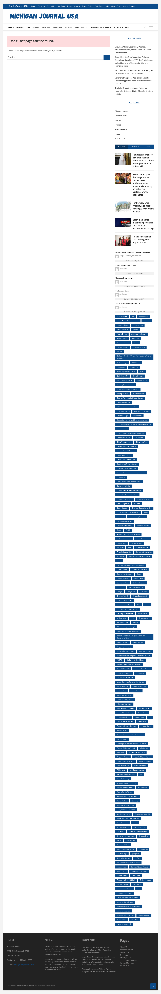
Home (33, 6)
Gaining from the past (124, 574)
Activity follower (122, 325)
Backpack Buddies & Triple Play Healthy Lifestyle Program (134, 357)
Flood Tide (120, 556)
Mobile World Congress (125, 708)
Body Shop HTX (122, 376)
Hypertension (142, 614)
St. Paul (137, 858)
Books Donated (138, 376)
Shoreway (120, 832)
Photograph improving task (126, 726)
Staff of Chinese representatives (128, 862)
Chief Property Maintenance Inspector (130, 433)
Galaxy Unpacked (123, 578)
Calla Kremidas (138, 394)
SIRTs (119, 840)
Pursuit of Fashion (123, 766)
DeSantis (136, 504)
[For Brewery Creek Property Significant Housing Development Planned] (123, 203)
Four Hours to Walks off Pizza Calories (130, 565)
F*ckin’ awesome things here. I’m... (128, 303)
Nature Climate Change (125, 713)
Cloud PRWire (121, 116)
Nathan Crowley (144, 708)
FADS (128, 530)
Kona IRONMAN (123, 669)
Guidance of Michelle (124, 605)
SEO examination (123, 827)
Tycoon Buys (137, 884)
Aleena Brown (122, 334)
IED (132, 618)
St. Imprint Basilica (123, 858)
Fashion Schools (136, 543)
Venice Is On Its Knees (125, 902)
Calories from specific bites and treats (130, 398)
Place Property (122, 739)
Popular (121, 147)
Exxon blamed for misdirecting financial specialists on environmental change (143, 224)
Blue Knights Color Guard (126, 371)
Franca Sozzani (122, 570)
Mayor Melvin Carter (124, 695)
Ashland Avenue (122, 347)
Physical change (146, 726)
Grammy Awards (122, 596)
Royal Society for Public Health (127, 796)
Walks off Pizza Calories (125, 915)
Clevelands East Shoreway (126, 451)
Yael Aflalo (134, 920)
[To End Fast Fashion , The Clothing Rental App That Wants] (123, 237)
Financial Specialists (124, 552)
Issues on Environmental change (128, 631)
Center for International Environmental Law (132, 420)
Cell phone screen (123, 411)
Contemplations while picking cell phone (131, 473)
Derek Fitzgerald (123, 504)
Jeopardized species (124, 647)
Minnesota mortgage (124, 704)
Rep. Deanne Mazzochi (125, 788)
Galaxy (139, 574)
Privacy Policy (87, 6)
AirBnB (135, 330)
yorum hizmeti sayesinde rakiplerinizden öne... (133, 252)
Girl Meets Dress (139, 583)
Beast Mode (121, 367)
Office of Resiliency (123, 717)
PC (150, 717)
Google (119, 592)
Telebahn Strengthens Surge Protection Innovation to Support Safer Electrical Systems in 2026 (134, 91)
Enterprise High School (137, 517)
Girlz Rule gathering (136, 587)
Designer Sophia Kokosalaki (142, 508)
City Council (139, 438)
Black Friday (134, 367)
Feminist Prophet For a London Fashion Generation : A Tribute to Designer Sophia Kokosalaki (143, 160)
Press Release (121, 129)
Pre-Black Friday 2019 (137, 752)
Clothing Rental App (124, 455)
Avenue (119, 352)
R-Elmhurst (121, 770)
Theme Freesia (21, 986)
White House (121, 920)
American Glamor (123, 343)
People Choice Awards (125, 722)
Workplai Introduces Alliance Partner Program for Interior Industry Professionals (99, 970)
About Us (41, 6)
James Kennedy (122, 642)
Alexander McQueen (138, 334)
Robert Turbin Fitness (124, 792)
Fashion (46, 27)
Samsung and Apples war (125, 805)
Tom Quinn (136, 876)
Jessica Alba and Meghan (125, 651)
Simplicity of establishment (138, 832)
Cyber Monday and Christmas (127, 495)
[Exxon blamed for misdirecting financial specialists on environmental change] (123, 220)
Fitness (68, 27)
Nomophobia (142, 713)
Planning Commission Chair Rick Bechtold (131, 744)
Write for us (99, 6)
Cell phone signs (122, 416)
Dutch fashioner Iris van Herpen (128, 512)
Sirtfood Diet (143, 836)
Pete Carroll (141, 722)
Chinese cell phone (123, 438)
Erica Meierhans (143, 526)
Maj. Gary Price (122, 686)
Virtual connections (123, 911)
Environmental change (124, 526)
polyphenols (143, 748)
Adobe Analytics (122, 330)
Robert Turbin (143, 788)
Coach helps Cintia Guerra (126, 460)
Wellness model (144, 915)
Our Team (61, 6)
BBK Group (136, 363)
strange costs (121, 867)
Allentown (135, 338)
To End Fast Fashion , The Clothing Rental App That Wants (142, 239)
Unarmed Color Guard (124, 893)
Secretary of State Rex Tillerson (128, 818)
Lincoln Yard (140, 673)
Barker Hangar (122, 363)
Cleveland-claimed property (126, 446)
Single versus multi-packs (125, 836)
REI (141, 774)
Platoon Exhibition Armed (126, 748)
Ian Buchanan (121, 618)
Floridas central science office (139, 556)
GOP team (143, 592)
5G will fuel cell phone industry (128, 321)
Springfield (135, 854)
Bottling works (142, 380)
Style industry (122, 871)
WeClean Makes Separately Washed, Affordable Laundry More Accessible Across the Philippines (133, 50)
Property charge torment (125, 761)
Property (57, 27)
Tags (148, 147)
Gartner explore (122, 583)
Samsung (135, 801)
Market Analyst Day (139, 686)
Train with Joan (145, 880)
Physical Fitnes (122, 730)
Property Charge (123, 757)
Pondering (120, 752)
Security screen (122, 823)
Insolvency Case (122, 622)
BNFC (142, 371)
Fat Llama (120, 548)
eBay (146, 512)
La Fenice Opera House (141, 669)
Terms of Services (73, 6)
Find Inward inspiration (143, 552)
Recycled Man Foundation (126, 774)
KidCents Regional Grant (135, 660)
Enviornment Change (124, 521)
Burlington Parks (123, 394)
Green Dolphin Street (124, 600)
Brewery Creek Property (125, 385)
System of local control (139, 871)
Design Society (122, 508)
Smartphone (33, 27)
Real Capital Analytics (137, 770)
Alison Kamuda (122, 338)
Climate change (16, 27)
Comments (134, 147)
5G (133, 316)
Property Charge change (142, 757)
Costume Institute (123, 486)
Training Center (122, 884)
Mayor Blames (136, 691)
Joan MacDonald (145, 651)
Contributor (121, 477)
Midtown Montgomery (125, 700)
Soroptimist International (125, 849)
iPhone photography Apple (126, 627)
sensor (135, 823)
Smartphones (130, 840)
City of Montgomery (124, 442)
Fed (129, 548)
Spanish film (143, 849)
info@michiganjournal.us (24, 965)
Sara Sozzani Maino (123, 814)
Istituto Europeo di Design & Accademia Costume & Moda (131, 636)
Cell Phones (137, 416)
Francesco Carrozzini (139, 570)
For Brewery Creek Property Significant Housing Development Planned (143, 207)
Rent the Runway (123, 779)
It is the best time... (122, 291)
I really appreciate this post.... (126, 265)
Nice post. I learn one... (123, 278)
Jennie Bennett (138, 642)
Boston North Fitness (124, 380)
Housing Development (125, 614)
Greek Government (140, 596)
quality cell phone (140, 766)
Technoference (122, 876)
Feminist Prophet (142, 548)
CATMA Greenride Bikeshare (127, 407)
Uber (138, 889)
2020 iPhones (122, 316)
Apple (136, 343)
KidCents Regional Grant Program (129, 664)
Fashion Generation (124, 539)
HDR (138, 605)
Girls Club (120, 587)
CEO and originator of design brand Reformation (134, 424)
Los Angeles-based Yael (125, 678)
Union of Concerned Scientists (127, 898)
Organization (139, 717)
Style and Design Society (140, 867)
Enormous (120, 517)
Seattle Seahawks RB (142, 814)
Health (147, 605)
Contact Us (51, 6)
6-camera (146, 321)
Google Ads (131, 592)
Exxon (119, 530)
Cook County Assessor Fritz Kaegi (129, 481)
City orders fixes (141, 442)
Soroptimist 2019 (123, 845)
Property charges (145, 761)
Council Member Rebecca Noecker (129, 490)
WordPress (30, 986)
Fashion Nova (121, 543)
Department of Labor (144, 499)
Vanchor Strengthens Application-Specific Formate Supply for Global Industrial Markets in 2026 (133, 81)
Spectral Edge (122, 854)
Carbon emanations (123, 402)
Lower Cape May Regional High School (130, 682)
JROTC (119, 660)
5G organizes (143, 316)
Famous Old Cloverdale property (128, 534)
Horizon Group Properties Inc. (127, 609)
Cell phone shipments (142, 411)
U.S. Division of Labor (124, 889)
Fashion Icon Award (142, 539)
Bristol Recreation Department (128, 389)
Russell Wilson (122, 801)
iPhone (135, 622)
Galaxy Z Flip (138, 578)
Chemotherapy (122, 429)
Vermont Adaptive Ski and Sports (128, 906)
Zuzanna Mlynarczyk (124, 924)
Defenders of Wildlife (124, 499)
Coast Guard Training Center (127, 464)
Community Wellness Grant (126, 468)
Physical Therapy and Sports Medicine (130, 735)
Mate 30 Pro (121, 691)
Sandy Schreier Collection (126, 810)
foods (119, 561)
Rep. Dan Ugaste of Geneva (126, 783)
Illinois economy (144, 618)
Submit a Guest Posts (113, 6)
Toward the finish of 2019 (126, 880)
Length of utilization (124, 673)
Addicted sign (138, 325)
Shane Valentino (139, 827)
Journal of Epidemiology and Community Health (133, 656)
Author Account (129, 6)
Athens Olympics (139, 347)
